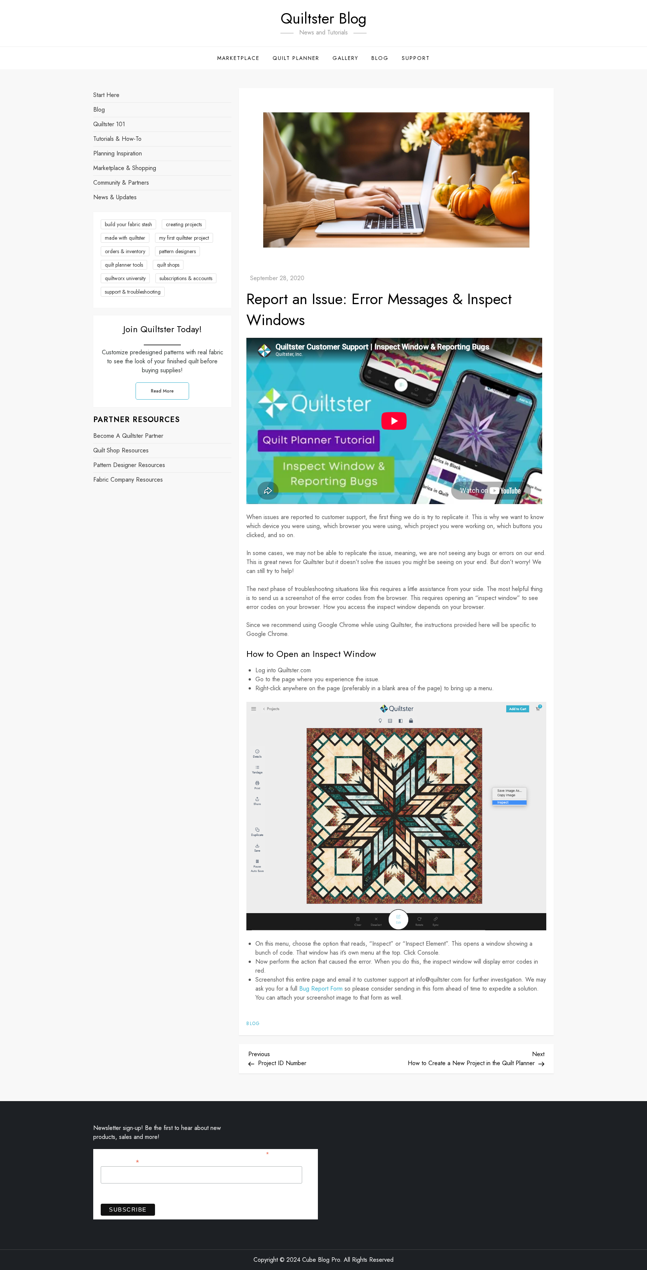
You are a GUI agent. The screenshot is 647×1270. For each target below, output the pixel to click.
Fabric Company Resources (128, 480)
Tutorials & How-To (117, 138)
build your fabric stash (128, 224)
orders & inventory (125, 251)
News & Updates (115, 197)
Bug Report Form (321, 988)
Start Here (106, 95)
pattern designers (177, 251)
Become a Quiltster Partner (128, 436)
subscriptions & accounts (186, 278)
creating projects (184, 224)
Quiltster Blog (323, 18)
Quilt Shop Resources (121, 450)
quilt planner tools (124, 265)
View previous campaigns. (131, 1193)
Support (416, 58)
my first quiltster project (184, 238)
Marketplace (238, 58)
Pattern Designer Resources (129, 465)
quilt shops (168, 265)
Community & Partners (121, 182)
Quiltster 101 (109, 124)
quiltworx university (125, 278)
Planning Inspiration (117, 153)
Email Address (120, 1161)
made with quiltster (125, 238)
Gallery (345, 58)
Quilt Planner (296, 58)
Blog (380, 58)
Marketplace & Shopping (124, 168)
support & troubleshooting (133, 291)
